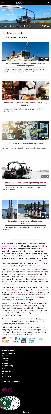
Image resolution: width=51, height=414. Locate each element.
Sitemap (5, 361)
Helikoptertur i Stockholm (37, 261)
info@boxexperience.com (11, 381)
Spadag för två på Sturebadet (28, 266)
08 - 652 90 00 (6, 376)
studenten (38, 292)
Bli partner (5, 363)
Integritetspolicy (7, 366)
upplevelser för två (26, 308)
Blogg (4, 368)
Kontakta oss (6, 358)
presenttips (11, 290)
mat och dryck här (22, 324)
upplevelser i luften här (28, 321)
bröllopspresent (16, 292)
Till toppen (25, 412)
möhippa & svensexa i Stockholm (23, 297)
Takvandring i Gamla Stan (12, 263)
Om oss (4, 356)
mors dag (28, 292)
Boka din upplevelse (9, 353)
